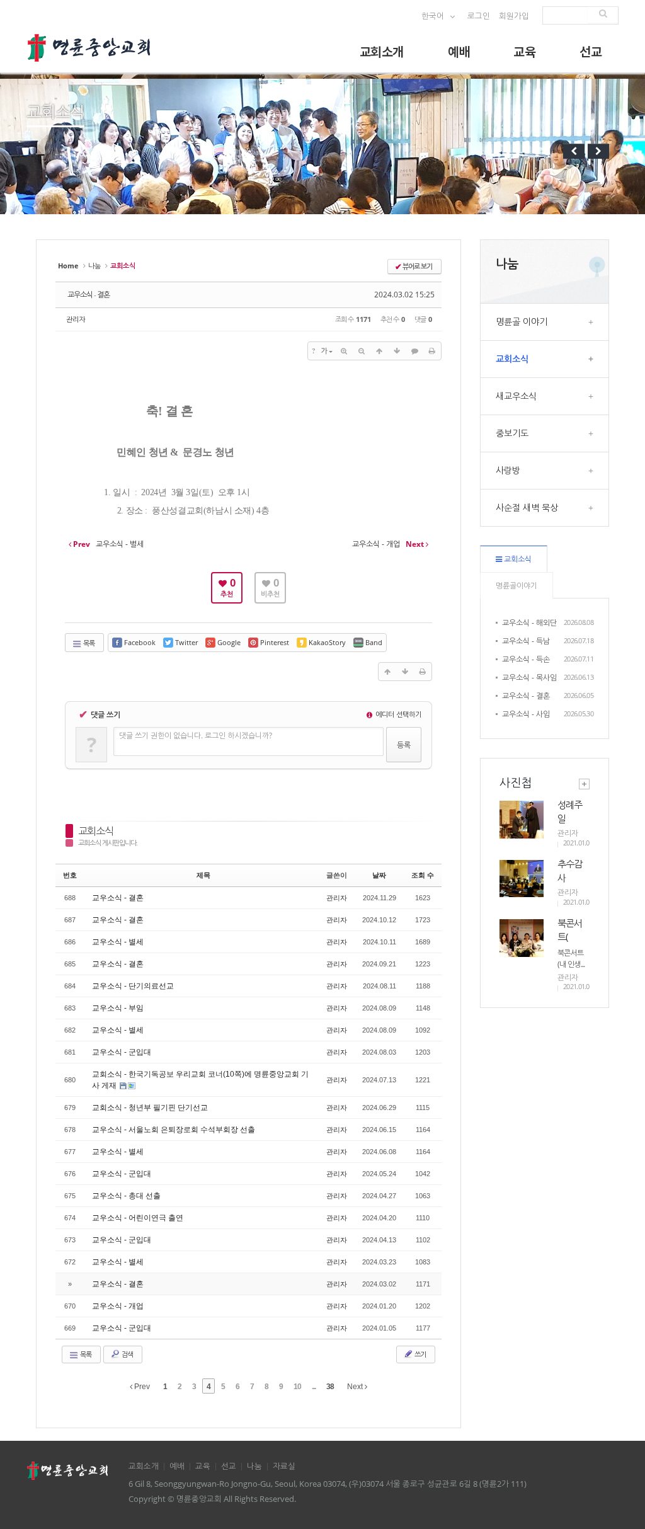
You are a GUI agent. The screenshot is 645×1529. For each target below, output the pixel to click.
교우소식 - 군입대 (121, 1052)
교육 (524, 51)
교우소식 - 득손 (526, 659)
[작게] (361, 351)
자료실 (284, 1466)
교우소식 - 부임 (118, 1008)
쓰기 (419, 1354)
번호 (70, 875)
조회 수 (422, 875)
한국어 (433, 16)
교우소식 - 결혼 (88, 294)
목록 (88, 643)
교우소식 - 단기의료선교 (133, 986)
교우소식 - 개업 (118, 1306)
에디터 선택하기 (397, 714)
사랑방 (544, 470)
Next (356, 1386)
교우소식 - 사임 (526, 714)
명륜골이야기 (516, 585)
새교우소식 (544, 396)
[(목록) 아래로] (397, 351)
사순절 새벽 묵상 (544, 507)
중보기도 (544, 433)
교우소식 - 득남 (526, 641)
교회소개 (382, 51)
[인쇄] (432, 351)
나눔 (94, 265)
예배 (459, 51)
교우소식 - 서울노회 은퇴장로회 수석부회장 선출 (173, 1129)
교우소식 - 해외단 (529, 622)
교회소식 (95, 831)
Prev (141, 1386)
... (314, 1386)
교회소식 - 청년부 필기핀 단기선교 (150, 1107)
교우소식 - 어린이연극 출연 (137, 1217)
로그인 (478, 16)
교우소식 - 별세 (118, 941)
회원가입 (514, 16)
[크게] (344, 351)
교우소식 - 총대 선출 (126, 1195)
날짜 (379, 875)
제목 (203, 875)
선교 (590, 51)
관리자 (75, 319)
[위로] (379, 351)
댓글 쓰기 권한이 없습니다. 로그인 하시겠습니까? (195, 735)
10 (297, 1386)
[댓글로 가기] (414, 351)
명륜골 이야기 (544, 322)
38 (330, 1386)
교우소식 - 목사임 (529, 677)
